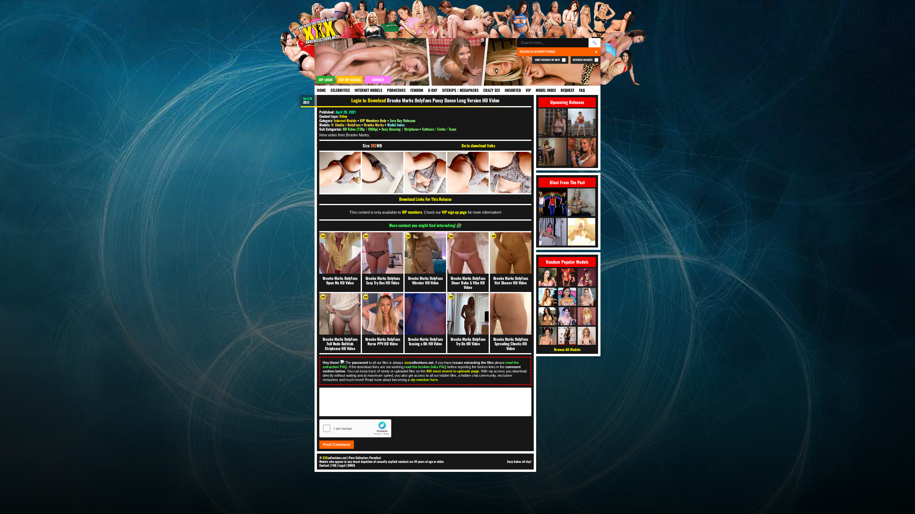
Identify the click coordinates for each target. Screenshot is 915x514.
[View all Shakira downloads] (587, 316)
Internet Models (368, 90)
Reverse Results (583, 60)
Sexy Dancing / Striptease (400, 129)
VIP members (412, 212)
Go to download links (478, 145)
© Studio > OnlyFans (346, 124)
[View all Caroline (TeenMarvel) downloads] (587, 336)
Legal (342, 465)
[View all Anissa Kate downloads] (548, 316)
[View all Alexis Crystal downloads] (548, 297)
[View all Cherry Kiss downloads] (587, 297)
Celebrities (340, 90)
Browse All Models (567, 349)
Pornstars (396, 90)
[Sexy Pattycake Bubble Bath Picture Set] (581, 232)
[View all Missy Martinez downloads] (548, 277)
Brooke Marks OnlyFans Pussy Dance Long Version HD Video (443, 100)
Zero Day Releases (403, 120)
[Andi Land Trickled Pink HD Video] (553, 232)
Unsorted (513, 90)
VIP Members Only (373, 120)
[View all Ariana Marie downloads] (567, 297)
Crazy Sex (491, 90)
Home (321, 90)
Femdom (416, 90)
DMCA (351, 465)
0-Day (432, 90)
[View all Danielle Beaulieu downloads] (567, 277)
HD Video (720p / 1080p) (361, 129)
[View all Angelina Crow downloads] (548, 336)
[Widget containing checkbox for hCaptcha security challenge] (355, 428)
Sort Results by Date (548, 60)
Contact (324, 465)
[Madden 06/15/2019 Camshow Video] (581, 202)
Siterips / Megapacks (460, 90)
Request (567, 90)
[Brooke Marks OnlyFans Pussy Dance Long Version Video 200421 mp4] (340, 172)
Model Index (546, 90)
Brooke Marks (374, 124)
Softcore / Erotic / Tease (439, 129)
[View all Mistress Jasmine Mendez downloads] (567, 336)
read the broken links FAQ (425, 367)
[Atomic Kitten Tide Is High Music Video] (553, 202)
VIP (528, 90)
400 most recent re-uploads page (452, 371)
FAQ (582, 90)
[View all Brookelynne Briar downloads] (567, 316)
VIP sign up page (454, 212)
